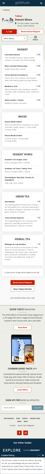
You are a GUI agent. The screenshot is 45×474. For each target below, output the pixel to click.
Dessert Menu (23, 19)
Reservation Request (30, 31)
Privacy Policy (29, 466)
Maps (26, 421)
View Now (22, 327)
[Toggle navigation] (3, 3)
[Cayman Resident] (32, 450)
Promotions (35, 418)
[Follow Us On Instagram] (25, 433)
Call (10, 31)
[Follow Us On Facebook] (19, 433)
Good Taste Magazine (26, 425)
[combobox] (14, 38)
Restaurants (9, 418)
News (19, 421)
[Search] (41, 3)
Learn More (22, 389)
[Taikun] (7, 20)
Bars (18, 418)
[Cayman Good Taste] (22, 3)
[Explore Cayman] (12, 450)
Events (25, 418)
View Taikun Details (22, 289)
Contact (12, 425)
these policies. (37, 469)
